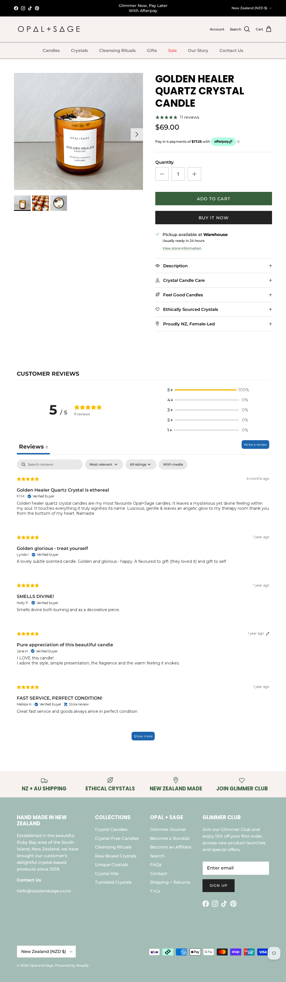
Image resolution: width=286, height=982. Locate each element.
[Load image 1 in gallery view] (78, 131)
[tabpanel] (143, 602)
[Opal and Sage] (49, 29)
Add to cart (213, 198)
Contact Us (231, 50)
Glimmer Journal (168, 829)
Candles (51, 50)
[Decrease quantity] (162, 174)
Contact (158, 873)
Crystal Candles (111, 829)
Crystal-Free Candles (117, 838)
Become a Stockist (170, 838)
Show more (143, 736)
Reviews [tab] (33, 446)
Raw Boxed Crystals (116, 856)
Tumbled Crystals (113, 882)
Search (157, 856)
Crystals (79, 50)
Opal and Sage (41, 965)
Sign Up (218, 885)
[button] (207, 390)
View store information (182, 248)
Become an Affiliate (170, 847)
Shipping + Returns (170, 882)
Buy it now (214, 217)
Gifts (152, 50)
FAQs (156, 864)
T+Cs (155, 891)
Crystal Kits (107, 873)
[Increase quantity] (194, 174)
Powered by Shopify (72, 965)
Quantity (164, 162)
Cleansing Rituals (117, 50)
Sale (172, 50)
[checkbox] (173, 464)
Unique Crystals (111, 864)
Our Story (198, 50)
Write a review (255, 444)
